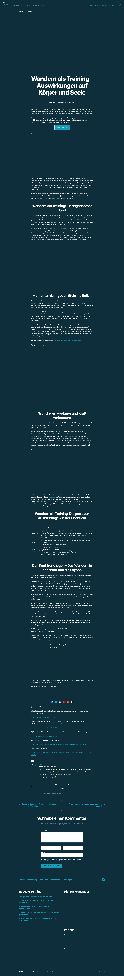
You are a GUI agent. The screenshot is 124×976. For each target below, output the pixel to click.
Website (43, 852)
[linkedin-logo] (60, 702)
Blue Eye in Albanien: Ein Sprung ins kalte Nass (36, 897)
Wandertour (52, 497)
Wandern (97, 5)
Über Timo (111, 5)
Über (32, 760)
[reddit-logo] (68, 702)
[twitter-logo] (56, 702)
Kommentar (44, 830)
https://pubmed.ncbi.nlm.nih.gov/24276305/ (44, 736)
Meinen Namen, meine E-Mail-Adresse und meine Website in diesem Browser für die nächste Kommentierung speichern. (62, 860)
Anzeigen (64, 127)
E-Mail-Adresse (67, 845)
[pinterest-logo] (64, 702)
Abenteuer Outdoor (30, 972)
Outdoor (49, 793)
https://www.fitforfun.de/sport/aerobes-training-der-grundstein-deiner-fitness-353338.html (58, 744)
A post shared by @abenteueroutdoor (19, 286)
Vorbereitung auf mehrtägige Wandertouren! (67, 340)
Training (54, 793)
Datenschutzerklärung (28, 880)
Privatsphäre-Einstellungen (61, 880)
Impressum (43, 880)
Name (43, 845)
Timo (40, 764)
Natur (44, 793)
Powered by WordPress (59, 972)
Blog (103, 5)
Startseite (90, 5)
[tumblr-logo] (72, 702)
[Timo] (34, 765)
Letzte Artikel (38, 760)
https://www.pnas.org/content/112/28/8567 (44, 717)
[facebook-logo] (52, 702)
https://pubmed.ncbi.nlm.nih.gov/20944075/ (44, 728)
